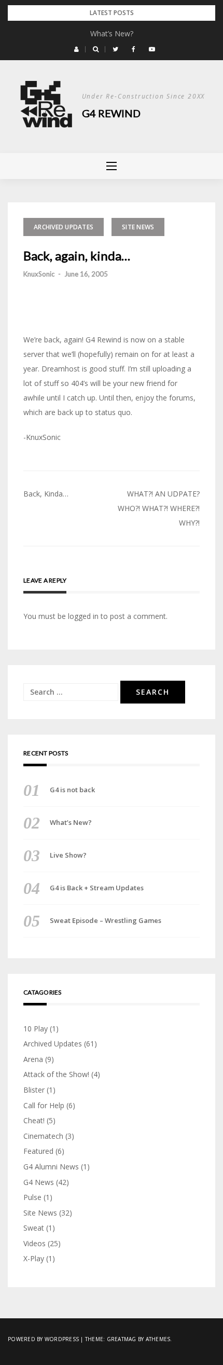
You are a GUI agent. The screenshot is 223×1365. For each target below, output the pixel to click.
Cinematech (43, 1136)
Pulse (32, 1197)
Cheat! (34, 1120)
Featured (38, 1151)
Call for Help (43, 1105)
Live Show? (68, 855)
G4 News (38, 1182)
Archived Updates (63, 227)
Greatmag (121, 1339)
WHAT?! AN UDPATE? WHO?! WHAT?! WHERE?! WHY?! (159, 508)
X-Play (33, 1258)
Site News (138, 227)
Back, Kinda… (45, 494)
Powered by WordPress (43, 1339)
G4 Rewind (111, 113)
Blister (34, 1090)
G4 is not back (72, 789)
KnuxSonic (38, 274)
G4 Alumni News (51, 1166)
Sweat (33, 1228)
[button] (76, 49)
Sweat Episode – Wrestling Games (105, 920)
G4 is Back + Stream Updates (97, 887)
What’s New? (111, 33)
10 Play (35, 1028)
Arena (33, 1059)
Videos (34, 1243)
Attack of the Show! (56, 1074)
